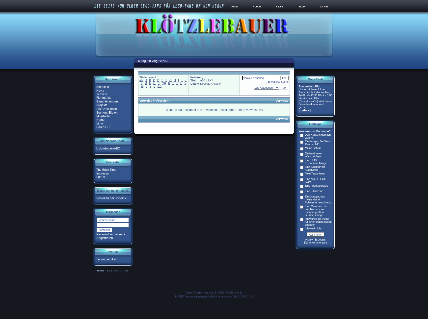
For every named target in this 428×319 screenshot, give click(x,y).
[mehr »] (305, 110)
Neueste (205, 83)
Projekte (101, 105)
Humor (101, 120)
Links (100, 123)
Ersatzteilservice (107, 109)
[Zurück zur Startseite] (236, 12)
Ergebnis (320, 239)
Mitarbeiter (103, 116)
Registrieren (104, 238)
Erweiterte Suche (278, 81)
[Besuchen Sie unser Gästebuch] (302, 12)
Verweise (145, 100)
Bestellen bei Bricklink (111, 198)
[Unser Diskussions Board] (258, 12)
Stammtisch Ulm (309, 86)
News (100, 90)
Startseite (102, 87)
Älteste (217, 83)
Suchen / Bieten (107, 112)
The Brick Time (106, 170)
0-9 (159, 86)
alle (141, 80)
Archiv (309, 239)
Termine (101, 94)
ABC (203, 80)
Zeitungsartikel (106, 259)
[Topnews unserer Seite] (280, 12)
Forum (100, 177)
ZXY (210, 80)
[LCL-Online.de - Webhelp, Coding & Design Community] (113, 272)
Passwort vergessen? (110, 234)
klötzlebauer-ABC (108, 148)
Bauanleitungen (107, 101)
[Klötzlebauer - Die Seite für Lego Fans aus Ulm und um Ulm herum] (214, 56)
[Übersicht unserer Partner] (324, 12)
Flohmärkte (103, 97)
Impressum (103, 173)
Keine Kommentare (315, 242)
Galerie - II (103, 127)
